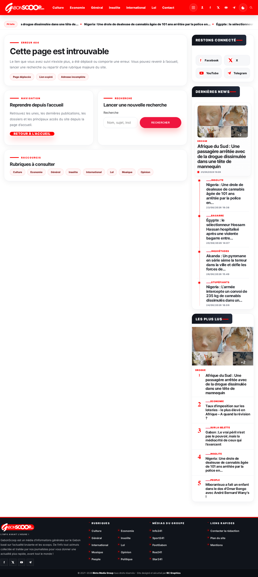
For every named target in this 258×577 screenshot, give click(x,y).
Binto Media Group (103, 573)
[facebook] (210, 8)
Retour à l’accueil (32, 134)
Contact (168, 7)
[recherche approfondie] (251, 8)
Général (97, 7)
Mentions (216, 545)
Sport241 (158, 538)
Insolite (114, 7)
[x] (218, 8)
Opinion (145, 172)
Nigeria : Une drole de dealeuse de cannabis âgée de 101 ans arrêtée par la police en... (143, 24)
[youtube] (226, 8)
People (96, 559)
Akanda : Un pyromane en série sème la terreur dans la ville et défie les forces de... (226, 263)
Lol (154, 7)
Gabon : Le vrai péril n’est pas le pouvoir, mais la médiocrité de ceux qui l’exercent (225, 438)
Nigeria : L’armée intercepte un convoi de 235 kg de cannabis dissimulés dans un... (226, 294)
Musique (127, 172)
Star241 (157, 559)
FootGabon (159, 545)
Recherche (111, 112)
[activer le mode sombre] (243, 7)
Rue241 (157, 552)
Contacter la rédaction (224, 530)
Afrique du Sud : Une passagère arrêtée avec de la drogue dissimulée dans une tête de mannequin (221, 156)
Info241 (157, 530)
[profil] (202, 8)
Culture (58, 7)
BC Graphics (174, 573)
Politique (126, 559)
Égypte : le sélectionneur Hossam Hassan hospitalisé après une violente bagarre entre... (225, 229)
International (136, 7)
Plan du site (217, 538)
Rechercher (160, 122)
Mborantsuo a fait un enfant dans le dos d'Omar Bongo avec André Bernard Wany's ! (227, 491)
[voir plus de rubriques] (193, 8)
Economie (77, 7)
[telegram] (234, 8)
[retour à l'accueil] (25, 7)
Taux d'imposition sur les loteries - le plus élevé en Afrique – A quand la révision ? (227, 412)
